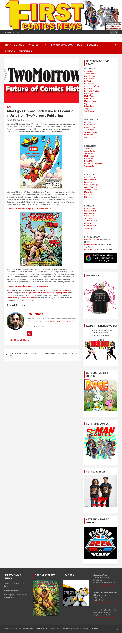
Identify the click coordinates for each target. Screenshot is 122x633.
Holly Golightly (89, 125)
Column (18, 45)
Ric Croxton (89, 223)
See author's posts (37, 327)
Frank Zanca (89, 213)
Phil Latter (88, 197)
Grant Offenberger (91, 185)
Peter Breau (89, 195)
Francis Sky (88, 182)
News (79, 45)
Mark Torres (89, 156)
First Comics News (25, 629)
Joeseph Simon (90, 190)
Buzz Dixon (88, 122)
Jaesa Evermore (90, 187)
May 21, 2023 (12, 120)
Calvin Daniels (89, 208)
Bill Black (87, 81)
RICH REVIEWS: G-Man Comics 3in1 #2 (24, 355)
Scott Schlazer (90, 226)
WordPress (93, 629)
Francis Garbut (90, 211)
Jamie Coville (89, 151)
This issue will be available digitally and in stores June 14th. (29, 286)
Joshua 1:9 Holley (91, 132)
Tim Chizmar (89, 111)
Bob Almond (89, 84)
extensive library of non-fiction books (21, 298)
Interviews (33, 45)
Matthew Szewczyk (91, 240)
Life (44, 45)
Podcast (91, 45)
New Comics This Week (62, 45)
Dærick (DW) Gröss (91, 91)
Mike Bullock (89, 135)
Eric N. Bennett (90, 180)
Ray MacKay (89, 158)
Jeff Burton (88, 153)
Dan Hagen (88, 94)
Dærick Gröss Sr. (90, 89)
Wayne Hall (88, 228)
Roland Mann (89, 161)
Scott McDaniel (90, 137)
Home (8, 45)
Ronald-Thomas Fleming (94, 163)
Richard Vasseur (90, 244)
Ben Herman (22, 120)
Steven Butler (89, 166)
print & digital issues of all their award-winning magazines (44, 293)
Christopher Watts (91, 86)
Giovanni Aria (89, 216)
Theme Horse (65, 629)
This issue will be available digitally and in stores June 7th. (29, 209)
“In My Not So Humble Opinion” (62, 321)
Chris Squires (89, 177)
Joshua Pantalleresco (92, 221)
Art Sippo (88, 148)
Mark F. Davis (89, 96)
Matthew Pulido (90, 101)
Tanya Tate (88, 109)
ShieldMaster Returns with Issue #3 (59, 354)
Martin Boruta (89, 192)
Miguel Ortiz (89, 104)
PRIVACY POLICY (42, 629)
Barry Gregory (89, 76)
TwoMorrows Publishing (20, 340)
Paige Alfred (89, 106)
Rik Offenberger (90, 249)
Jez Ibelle (88, 218)
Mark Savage (89, 99)
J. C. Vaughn (89, 130)
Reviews (9, 51)
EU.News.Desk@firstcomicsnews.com (105, 617)
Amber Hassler (90, 74)
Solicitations (25, 51)
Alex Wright (88, 71)
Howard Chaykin (90, 127)
